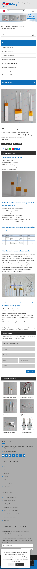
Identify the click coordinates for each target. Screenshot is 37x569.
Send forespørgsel (7, 143)
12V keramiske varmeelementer (27, 397)
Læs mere (6, 520)
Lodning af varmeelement (8, 55)
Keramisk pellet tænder (7, 47)
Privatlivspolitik (15, 561)
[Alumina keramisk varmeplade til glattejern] (10, 388)
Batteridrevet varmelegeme (8, 59)
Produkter (8, 26)
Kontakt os (6, 486)
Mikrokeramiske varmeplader (8, 28)
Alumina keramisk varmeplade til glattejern (10, 397)
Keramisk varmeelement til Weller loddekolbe (10, 432)
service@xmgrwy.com (26, 3)
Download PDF (17, 143)
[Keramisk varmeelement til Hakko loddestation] (10, 406)
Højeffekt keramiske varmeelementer (27, 415)
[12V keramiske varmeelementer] (26, 388)
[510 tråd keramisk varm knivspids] (26, 423)
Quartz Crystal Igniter (7, 51)
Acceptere (19, 564)
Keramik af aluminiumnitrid (9, 67)
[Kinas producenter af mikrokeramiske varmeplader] (10, 4)
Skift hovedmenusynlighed (33, 11)
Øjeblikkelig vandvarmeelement (9, 63)
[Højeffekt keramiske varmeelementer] (26, 406)
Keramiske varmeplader (18, 26)
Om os (5, 470)
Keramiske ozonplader (7, 75)
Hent (5, 479)
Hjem (2, 26)
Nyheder (6, 476)
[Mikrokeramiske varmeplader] (18, 106)
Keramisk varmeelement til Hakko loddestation (10, 415)
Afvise (10, 564)
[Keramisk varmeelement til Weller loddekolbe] (10, 423)
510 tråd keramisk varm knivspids (27, 432)
